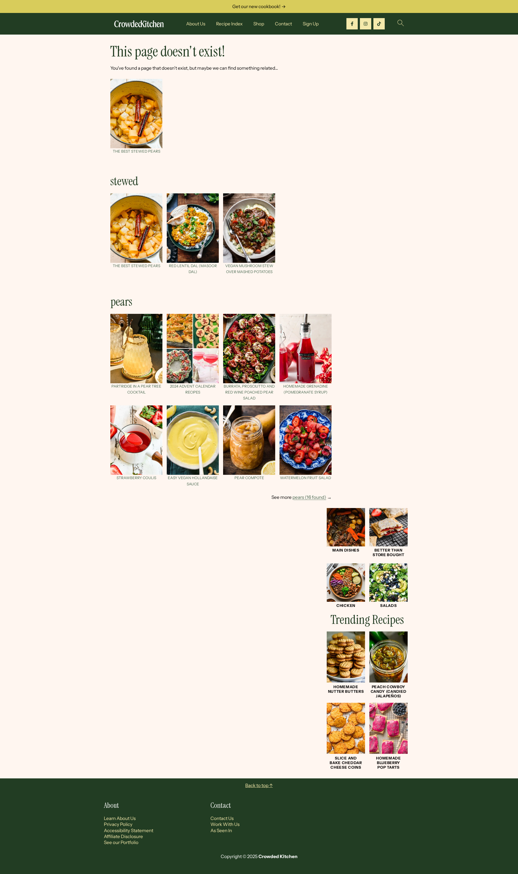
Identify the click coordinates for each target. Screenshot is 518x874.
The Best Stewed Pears (136, 151)
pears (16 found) (309, 497)
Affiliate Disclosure (123, 836)
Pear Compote (249, 478)
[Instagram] (365, 23)
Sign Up (311, 23)
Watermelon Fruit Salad (305, 478)
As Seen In (221, 830)
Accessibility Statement (128, 830)
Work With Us (225, 824)
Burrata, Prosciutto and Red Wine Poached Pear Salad (249, 392)
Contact (283, 23)
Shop (258, 23)
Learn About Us (120, 818)
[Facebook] (352, 23)
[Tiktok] (379, 23)
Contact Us (222, 818)
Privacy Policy (118, 824)
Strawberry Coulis (136, 478)
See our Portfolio (121, 842)
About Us (195, 23)
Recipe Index (229, 23)
